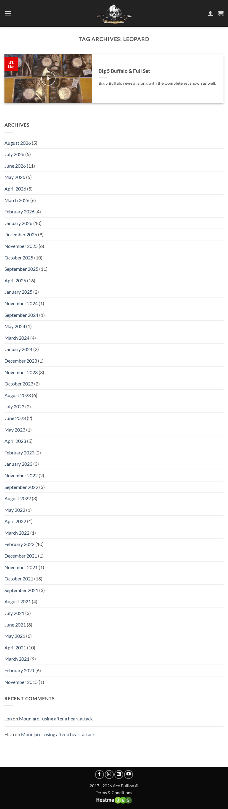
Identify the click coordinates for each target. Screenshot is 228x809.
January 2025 (18, 292)
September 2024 (21, 315)
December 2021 (20, 555)
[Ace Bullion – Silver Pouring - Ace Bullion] (114, 13)
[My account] (210, 13)
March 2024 (16, 338)
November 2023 (21, 372)
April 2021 (15, 647)
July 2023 (14, 406)
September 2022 (21, 487)
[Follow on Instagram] (109, 774)
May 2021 (14, 636)
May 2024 (14, 326)
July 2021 (14, 613)
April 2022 (15, 521)
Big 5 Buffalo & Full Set (124, 71)
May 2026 (14, 177)
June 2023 (15, 418)
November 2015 (21, 682)
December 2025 (20, 234)
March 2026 (16, 200)
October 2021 (18, 578)
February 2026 (19, 211)
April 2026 (15, 188)
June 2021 (15, 624)
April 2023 (15, 441)
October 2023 (18, 383)
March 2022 (16, 533)
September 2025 (21, 269)
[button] (8, 13)
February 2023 (19, 452)
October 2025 (18, 257)
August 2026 (17, 143)
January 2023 (18, 464)
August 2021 (17, 601)
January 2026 (18, 223)
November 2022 (21, 475)
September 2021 (21, 590)
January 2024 (18, 349)
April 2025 (15, 280)
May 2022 (14, 510)
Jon (8, 718)
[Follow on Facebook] (99, 774)
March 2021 (16, 659)
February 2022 (19, 544)
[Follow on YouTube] (128, 774)
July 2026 (14, 154)
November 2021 (21, 567)
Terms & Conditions (114, 792)
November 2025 (21, 246)
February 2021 (19, 670)
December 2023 (20, 360)
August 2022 (17, 498)
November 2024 (21, 303)
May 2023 (14, 429)
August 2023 (17, 395)
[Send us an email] (118, 774)
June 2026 (15, 166)
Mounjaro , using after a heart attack (56, 718)
